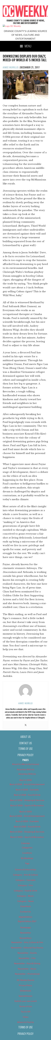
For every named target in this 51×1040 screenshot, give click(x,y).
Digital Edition (25, 917)
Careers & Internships (25, 869)
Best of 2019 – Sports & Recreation (27, 837)
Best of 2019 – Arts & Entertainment (27, 816)
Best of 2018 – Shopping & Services (27, 800)
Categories (27, 847)
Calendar (25, 843)
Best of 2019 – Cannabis (27, 821)
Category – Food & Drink (25, 890)
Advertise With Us (25, 769)
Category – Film (25, 885)
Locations (27, 853)
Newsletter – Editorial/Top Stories (27, 947)
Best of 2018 (25, 780)
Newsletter (25, 933)
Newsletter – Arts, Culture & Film (27, 942)
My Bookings (27, 858)
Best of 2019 (25, 811)
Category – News (25, 901)
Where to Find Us (25, 1022)
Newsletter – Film (27, 958)
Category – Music (25, 896)
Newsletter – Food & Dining (27, 963)
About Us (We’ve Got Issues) (25, 764)
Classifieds (25, 906)
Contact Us (25, 743)
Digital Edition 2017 (27, 921)
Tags (27, 863)
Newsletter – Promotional (27, 974)
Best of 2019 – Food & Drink (27, 826)
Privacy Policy (25, 755)
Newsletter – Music (27, 969)
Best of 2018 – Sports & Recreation (27, 805)
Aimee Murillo (10, 67)
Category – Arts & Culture (25, 875)
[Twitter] (25, 725)
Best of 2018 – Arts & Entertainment (27, 784)
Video (25, 1017)
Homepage (25, 927)
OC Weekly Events (25, 980)
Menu (28, 45)
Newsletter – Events (27, 953)
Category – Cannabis (25, 880)
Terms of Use (25, 749)
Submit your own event (25, 1001)
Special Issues (25, 996)
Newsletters (26, 938)
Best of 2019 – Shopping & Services (27, 832)
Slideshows (25, 991)
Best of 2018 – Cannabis (27, 789)
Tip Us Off (25, 1011)
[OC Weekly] (12, 26)
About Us (25, 737)
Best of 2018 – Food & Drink (27, 795)
